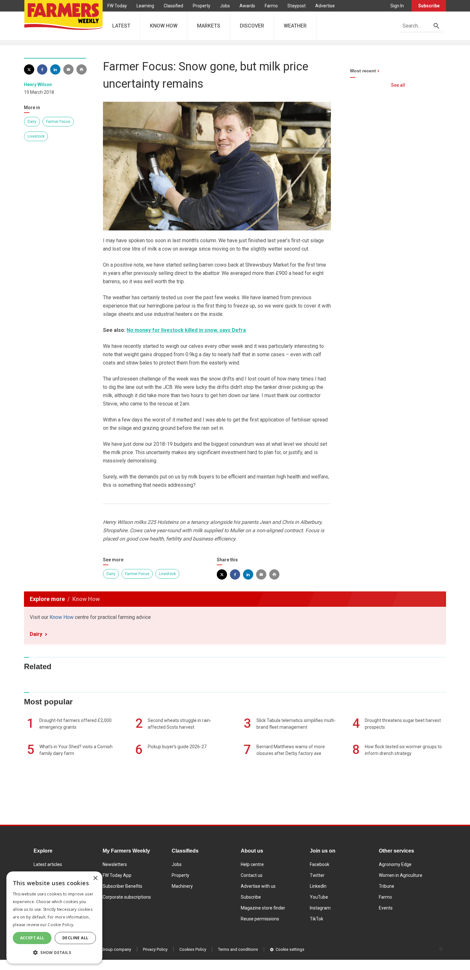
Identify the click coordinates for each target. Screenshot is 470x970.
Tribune (386, 886)
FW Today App (117, 875)
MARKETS (208, 26)
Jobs (225, 5)
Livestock (35, 136)
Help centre (252, 864)
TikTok (316, 918)
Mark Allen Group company (106, 949)
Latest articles (48, 864)
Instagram (320, 907)
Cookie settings (290, 949)
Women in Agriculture (400, 875)
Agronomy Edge (395, 864)
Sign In (397, 5)
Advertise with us (258, 886)
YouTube (319, 897)
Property (201, 5)
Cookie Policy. (61, 924)
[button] (54, 952)
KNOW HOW (163, 26)
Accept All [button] (32, 938)
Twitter (317, 875)
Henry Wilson (38, 84)
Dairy (31, 121)
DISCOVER (252, 26)
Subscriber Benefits (122, 886)
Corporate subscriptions (127, 897)
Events (386, 907)
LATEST (121, 26)
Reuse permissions (260, 918)
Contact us (251, 875)
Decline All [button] (75, 938)
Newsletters (115, 864)
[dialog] (54, 917)
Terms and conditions (238, 949)
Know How (62, 617)
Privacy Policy (155, 949)
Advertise (325, 5)
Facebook (319, 864)
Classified (173, 5)
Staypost (296, 5)
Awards (247, 5)
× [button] (95, 878)
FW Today (117, 5)
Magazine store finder (263, 907)
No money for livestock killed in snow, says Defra (186, 330)
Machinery (182, 886)
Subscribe (429, 5)
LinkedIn (318, 886)
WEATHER (295, 26)
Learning (145, 5)
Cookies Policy (192, 949)
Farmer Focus (58, 121)
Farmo (271, 5)
